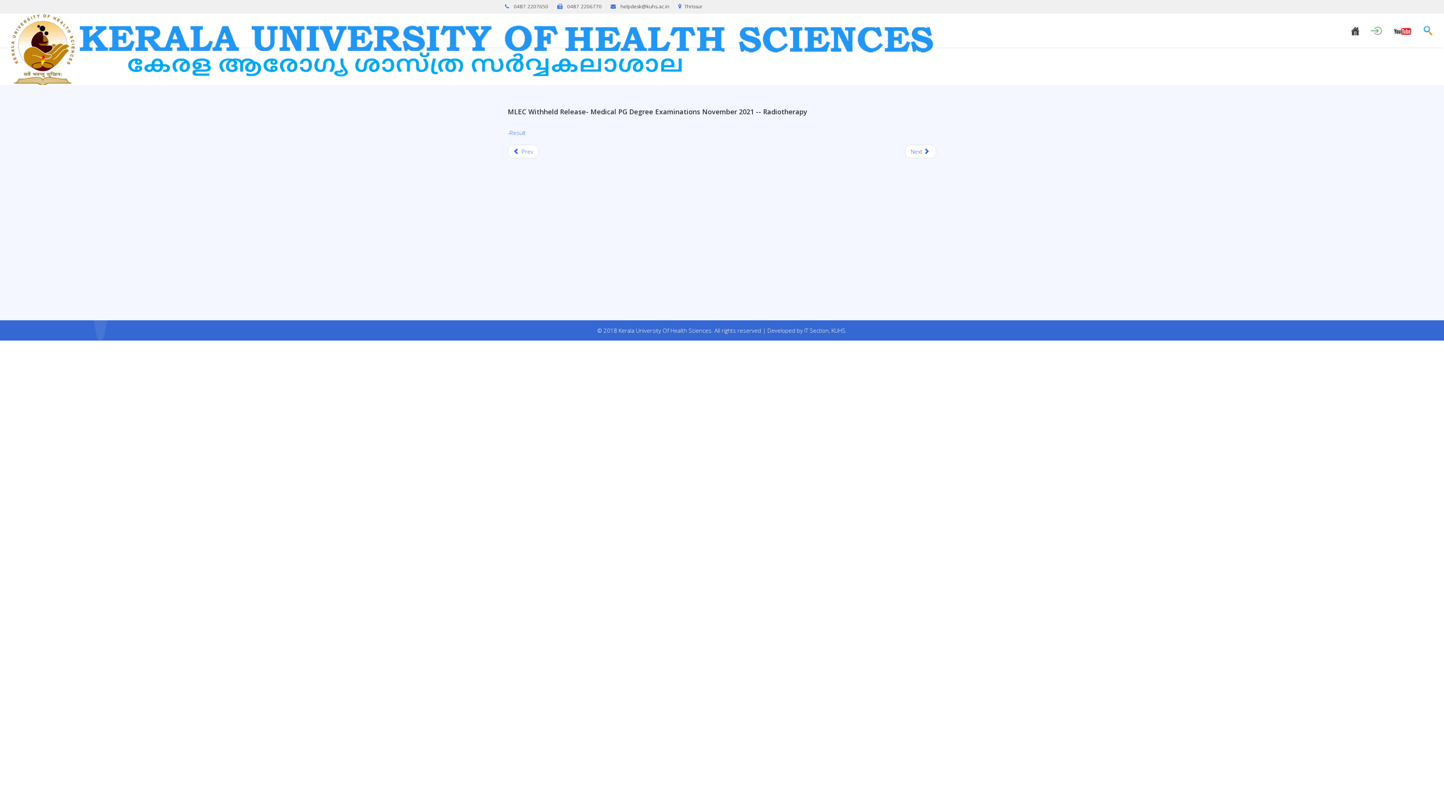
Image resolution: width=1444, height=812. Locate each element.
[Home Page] (1355, 30)
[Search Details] (1428, 29)
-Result (517, 132)
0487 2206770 (584, 6)
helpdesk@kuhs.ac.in (644, 6)
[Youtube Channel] (1403, 30)
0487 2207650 (531, 6)
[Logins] (1376, 29)
